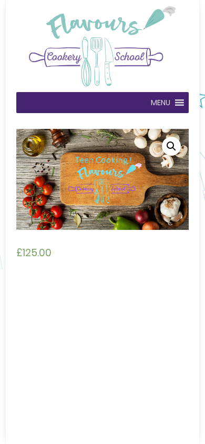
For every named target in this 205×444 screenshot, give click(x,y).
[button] (160, 102)
